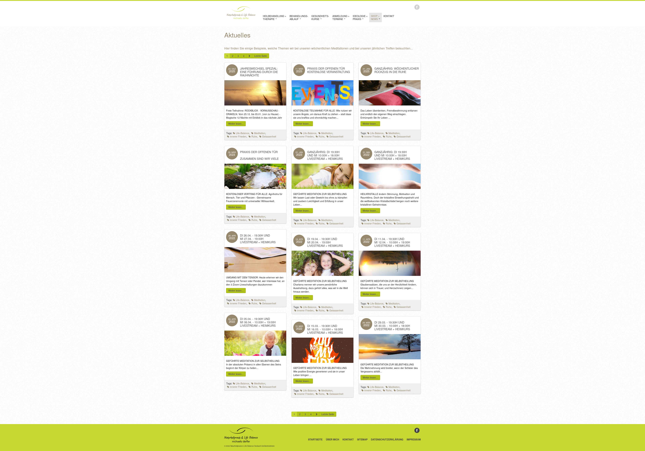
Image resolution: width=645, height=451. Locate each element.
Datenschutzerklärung (387, 439)
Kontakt (388, 16)
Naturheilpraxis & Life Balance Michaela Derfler (241, 12)
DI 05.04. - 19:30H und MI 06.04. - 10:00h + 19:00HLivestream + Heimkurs (258, 322)
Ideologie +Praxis (360, 17)
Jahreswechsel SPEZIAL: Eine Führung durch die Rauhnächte (259, 71)
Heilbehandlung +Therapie (274, 17)
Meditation (259, 133)
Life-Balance (242, 133)
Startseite (315, 439)
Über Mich (332, 439)
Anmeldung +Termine (340, 17)
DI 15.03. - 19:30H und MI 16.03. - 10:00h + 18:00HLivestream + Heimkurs (325, 329)
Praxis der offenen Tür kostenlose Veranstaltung (328, 70)
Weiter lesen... (236, 123)
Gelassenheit (269, 136)
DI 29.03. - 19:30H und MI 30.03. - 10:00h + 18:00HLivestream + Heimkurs (392, 325)
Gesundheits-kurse (320, 17)
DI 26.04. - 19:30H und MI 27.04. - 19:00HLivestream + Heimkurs (258, 238)
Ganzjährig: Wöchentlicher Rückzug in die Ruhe (396, 70)
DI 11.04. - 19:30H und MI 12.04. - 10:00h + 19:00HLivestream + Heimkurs (392, 242)
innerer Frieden (238, 136)
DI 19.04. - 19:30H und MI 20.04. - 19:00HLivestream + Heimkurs (325, 242)
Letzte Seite (260, 56)
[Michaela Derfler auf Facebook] (417, 7)
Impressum (414, 439)
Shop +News (375, 17)
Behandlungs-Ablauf (299, 17)
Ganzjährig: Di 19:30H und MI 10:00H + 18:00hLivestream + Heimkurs (325, 155)
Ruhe (254, 136)
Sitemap (362, 439)
